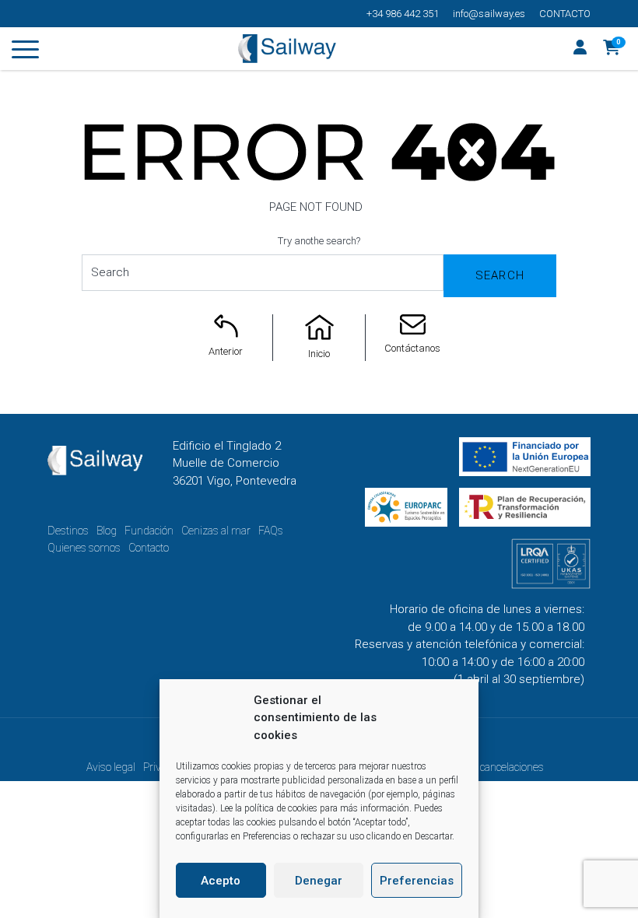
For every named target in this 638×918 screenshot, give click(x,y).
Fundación (149, 530)
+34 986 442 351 (402, 13)
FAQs (270, 530)
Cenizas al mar (216, 530)
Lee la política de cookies (268, 808)
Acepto (220, 881)
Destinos (68, 530)
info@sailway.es (489, 13)
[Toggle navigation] (25, 52)
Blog (106, 530)
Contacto (565, 13)
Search (499, 275)
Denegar (318, 881)
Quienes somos (84, 547)
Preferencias (417, 881)
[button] (611, 49)
